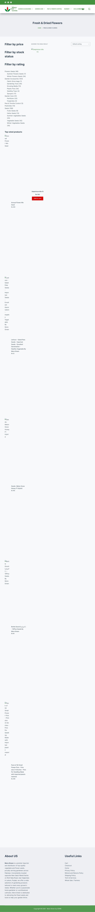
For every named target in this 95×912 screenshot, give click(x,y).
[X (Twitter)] (8, 2)
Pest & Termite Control (54, 9)
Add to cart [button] (37, 198)
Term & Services (70, 878)
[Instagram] (11, 2)
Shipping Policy (70, 875)
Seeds (12, 9)
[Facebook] (5, 2)
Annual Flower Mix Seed (17, 204)
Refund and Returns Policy (74, 873)
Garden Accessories (24, 9)
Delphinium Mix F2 (38, 191)
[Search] (89, 9)
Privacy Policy (70, 870)
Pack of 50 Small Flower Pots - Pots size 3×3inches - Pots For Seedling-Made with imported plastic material (18, 770)
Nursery (67, 9)
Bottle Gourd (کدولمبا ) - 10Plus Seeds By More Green (18, 629)
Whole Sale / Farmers (72, 880)
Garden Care (39, 9)
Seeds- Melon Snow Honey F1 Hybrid (18, 487)
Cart (66, 863)
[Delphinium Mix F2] (37, 118)
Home (67, 868)
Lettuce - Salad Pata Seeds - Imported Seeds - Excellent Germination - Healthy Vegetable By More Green (18, 345)
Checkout (68, 865)
